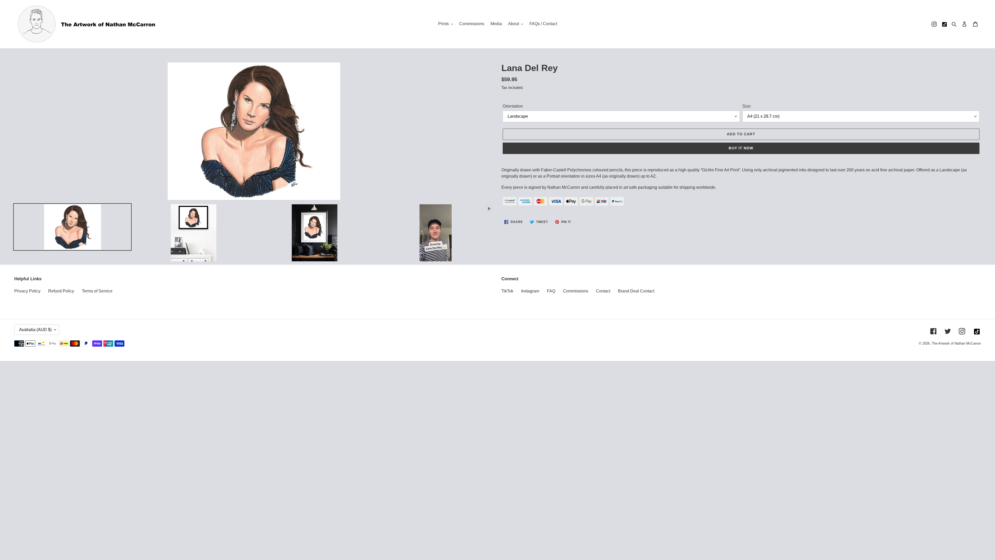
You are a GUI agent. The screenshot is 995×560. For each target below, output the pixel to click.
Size (746, 106)
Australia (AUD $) (35, 329)
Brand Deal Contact (636, 291)
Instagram (530, 291)
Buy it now (741, 148)
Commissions (575, 291)
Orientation (513, 106)
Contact (603, 291)
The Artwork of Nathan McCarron (956, 343)
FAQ (551, 291)
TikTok (507, 291)
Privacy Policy (27, 291)
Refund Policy (61, 291)
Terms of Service (97, 291)
